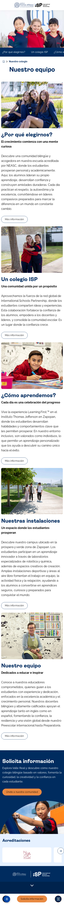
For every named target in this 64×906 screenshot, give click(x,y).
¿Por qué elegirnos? (13, 52)
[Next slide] (60, 851)
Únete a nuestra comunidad (22, 792)
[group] (26, 854)
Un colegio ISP (39, 52)
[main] (32, 458)
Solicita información (32, 898)
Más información (14, 219)
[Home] (32, 5)
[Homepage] (5, 61)
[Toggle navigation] (58, 899)
